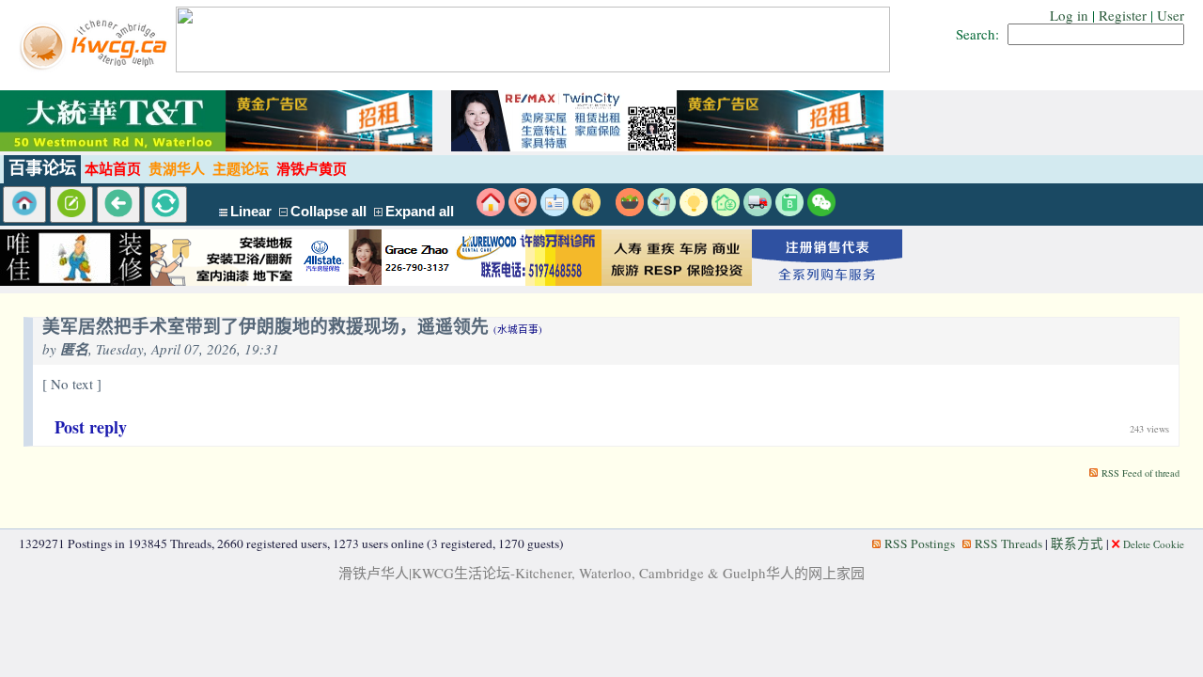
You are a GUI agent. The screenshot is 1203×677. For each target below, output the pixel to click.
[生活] (694, 210)
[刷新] (165, 204)
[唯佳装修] (75, 281)
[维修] (662, 210)
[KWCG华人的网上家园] (95, 66)
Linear (251, 211)
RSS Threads (1008, 543)
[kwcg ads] (225, 281)
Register (1123, 15)
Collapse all (328, 211)
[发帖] (71, 204)
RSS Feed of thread (1140, 473)
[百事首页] (24, 204)
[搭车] (522, 210)
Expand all (419, 211)
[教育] (789, 210)
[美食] (630, 210)
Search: (977, 33)
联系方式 (1077, 543)
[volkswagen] (827, 281)
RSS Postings (919, 543)
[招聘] (554, 210)
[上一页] (118, 204)
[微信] (821, 210)
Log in (1069, 15)
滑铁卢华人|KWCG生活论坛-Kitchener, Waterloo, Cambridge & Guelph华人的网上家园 (601, 572)
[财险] (725, 210)
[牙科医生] (526, 281)
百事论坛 (42, 168)
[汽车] (757, 210)
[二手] (586, 210)
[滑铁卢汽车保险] (376, 281)
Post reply (91, 427)
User (1170, 15)
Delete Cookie (1153, 544)
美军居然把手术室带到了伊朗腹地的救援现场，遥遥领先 (292, 328)
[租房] (491, 210)
